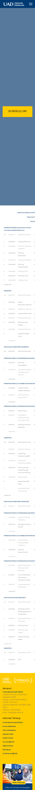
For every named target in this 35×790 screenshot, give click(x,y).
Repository (7, 750)
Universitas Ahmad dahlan (13, 722)
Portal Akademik (9, 726)
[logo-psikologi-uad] (14, 4)
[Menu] (29, 4)
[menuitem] (29, 4)
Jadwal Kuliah (8, 734)
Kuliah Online (8, 738)
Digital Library (8, 746)
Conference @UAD (10, 753)
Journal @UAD (8, 742)
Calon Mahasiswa (9, 730)
